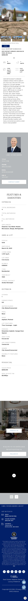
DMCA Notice (14, 591)
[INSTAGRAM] (8, 571)
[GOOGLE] (19, 571)
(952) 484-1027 (9, 520)
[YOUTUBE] (16, 571)
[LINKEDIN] (12, 571)
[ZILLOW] (23, 571)
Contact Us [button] (14, 430)
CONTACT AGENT (14, 182)
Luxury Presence (14, 581)
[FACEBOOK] (4, 571)
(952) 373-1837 (6, 166)
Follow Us (14, 454)
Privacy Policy (21, 589)
